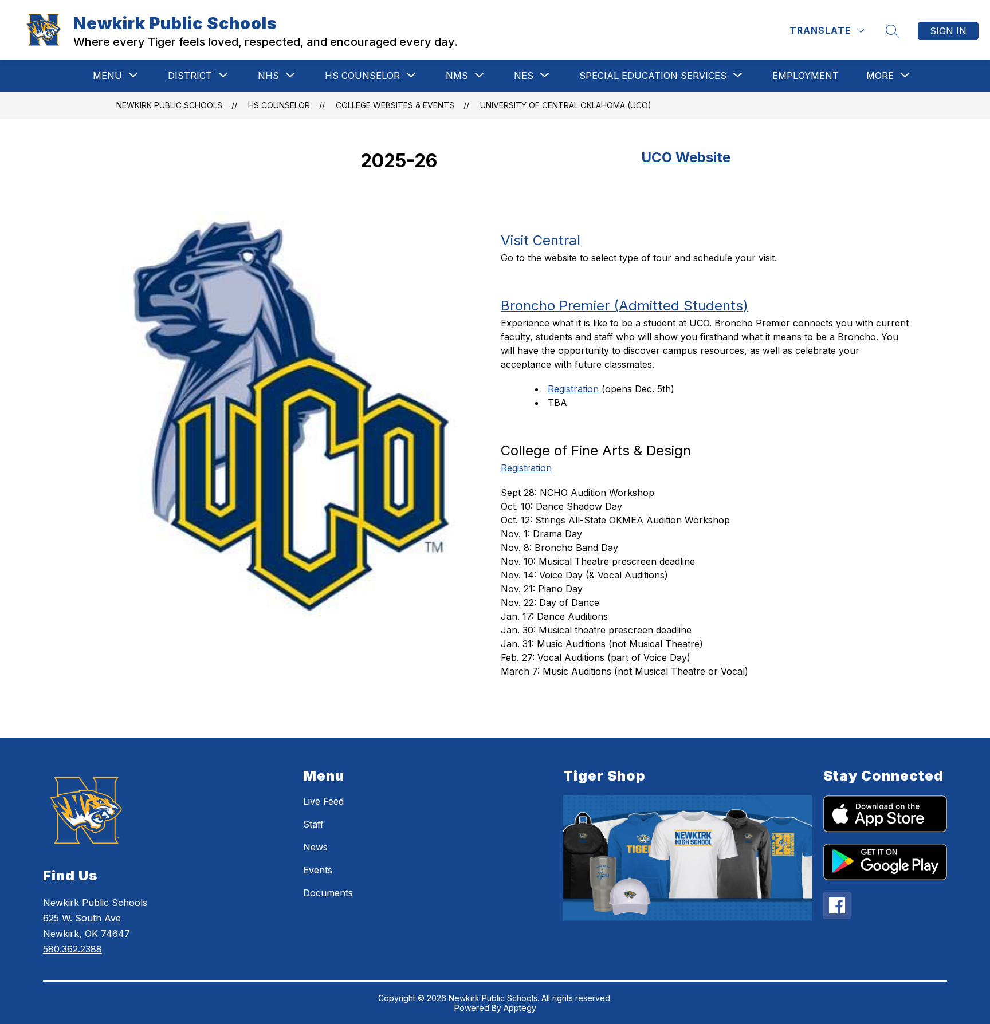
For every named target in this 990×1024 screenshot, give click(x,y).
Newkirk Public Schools (169, 105)
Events (317, 870)
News (315, 847)
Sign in (948, 31)
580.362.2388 (72, 949)
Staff (313, 824)
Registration (575, 389)
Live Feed (323, 801)
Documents (328, 893)
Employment (805, 75)
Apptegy (520, 1008)
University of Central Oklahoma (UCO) (565, 105)
